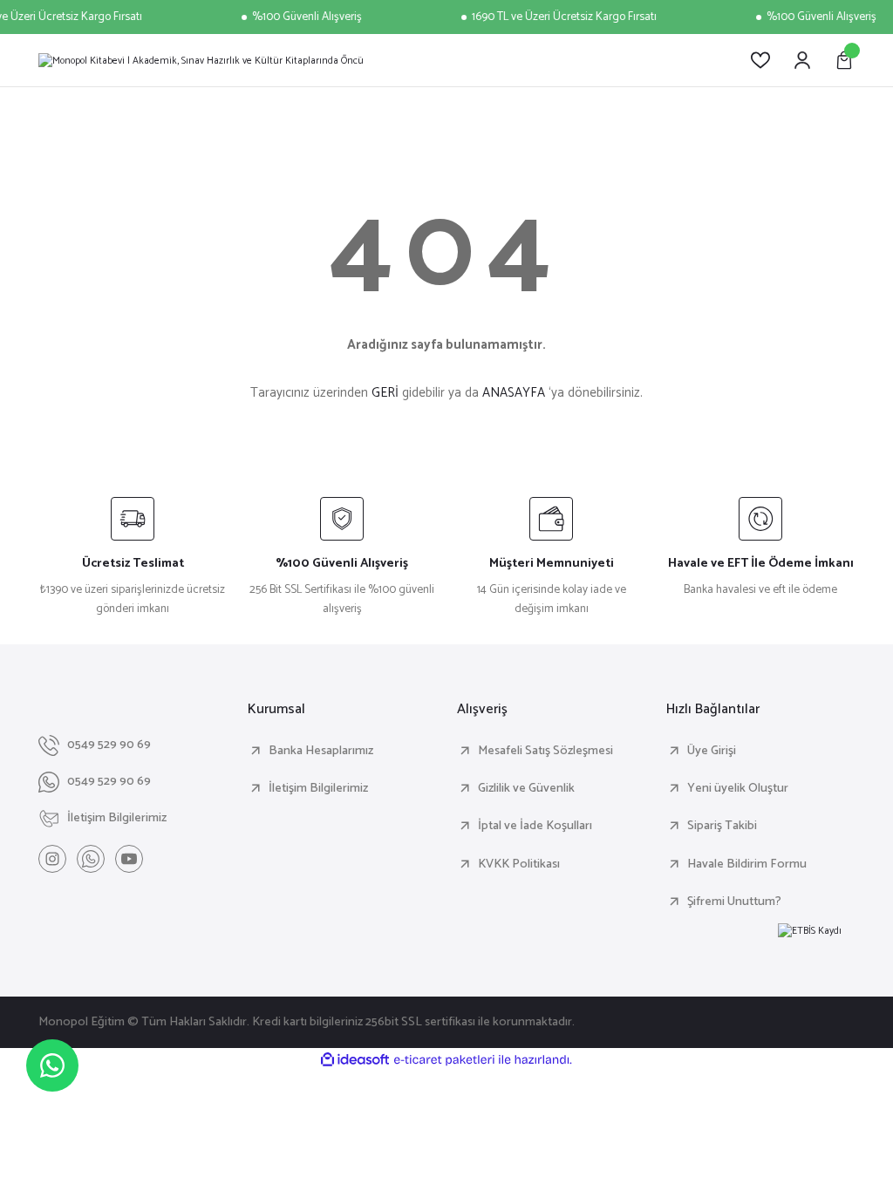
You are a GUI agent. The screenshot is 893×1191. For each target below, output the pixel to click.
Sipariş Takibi (722, 825)
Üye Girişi (711, 750)
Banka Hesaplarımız (321, 750)
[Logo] (201, 60)
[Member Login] (802, 60)
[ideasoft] (355, 1060)
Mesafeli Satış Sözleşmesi (545, 750)
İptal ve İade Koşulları (535, 825)
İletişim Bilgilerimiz (318, 788)
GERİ (385, 393)
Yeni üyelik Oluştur (737, 788)
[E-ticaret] (444, 1059)
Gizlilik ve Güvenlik (526, 788)
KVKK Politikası (519, 864)
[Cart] (844, 60)
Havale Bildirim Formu (747, 864)
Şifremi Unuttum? (734, 901)
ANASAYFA (513, 393)
